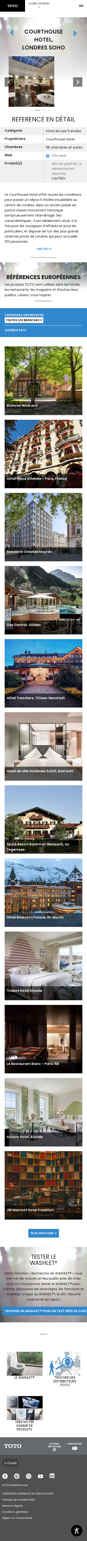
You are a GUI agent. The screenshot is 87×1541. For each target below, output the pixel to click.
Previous (7, 82)
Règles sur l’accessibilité (17, 1518)
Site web (59, 155)
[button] (39, 6)
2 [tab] (38, 111)
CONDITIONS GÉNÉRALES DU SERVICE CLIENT (28, 1493)
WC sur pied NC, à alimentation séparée (66, 168)
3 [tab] (44, 111)
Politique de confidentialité (18, 1500)
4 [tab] (49, 111)
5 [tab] (56, 111)
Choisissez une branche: (24, 315)
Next (77, 82)
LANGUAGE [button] (74, 1446)
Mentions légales (12, 1506)
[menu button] (81, 6)
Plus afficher (42, 1233)
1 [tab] (31, 111)
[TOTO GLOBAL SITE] (12, 6)
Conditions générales (15, 1512)
